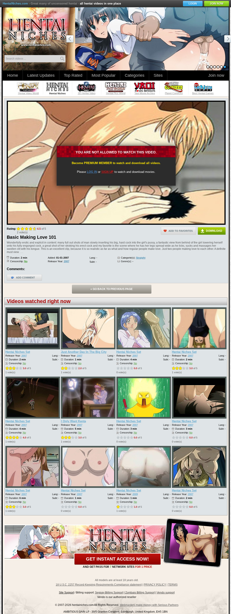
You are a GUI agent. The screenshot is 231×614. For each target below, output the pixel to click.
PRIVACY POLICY (155, 584)
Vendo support (166, 592)
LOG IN (92, 172)
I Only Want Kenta (73, 421)
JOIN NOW (216, 3)
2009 (135, 494)
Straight (141, 257)
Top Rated (73, 75)
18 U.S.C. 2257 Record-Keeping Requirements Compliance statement (99, 584)
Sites (158, 75)
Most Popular (104, 75)
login (193, 3)
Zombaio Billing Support (140, 592)
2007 (66, 261)
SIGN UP (107, 172)
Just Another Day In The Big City (83, 352)
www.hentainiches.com (40, 31)
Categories (134, 75)
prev (70, 39)
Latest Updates (41, 75)
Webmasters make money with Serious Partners (149, 605)
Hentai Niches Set (17, 352)
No (26, 261)
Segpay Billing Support (109, 592)
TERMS (173, 584)
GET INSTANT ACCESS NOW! (117, 558)
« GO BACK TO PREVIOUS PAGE (111, 289)
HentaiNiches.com (15, 3)
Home (12, 75)
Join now (216, 75)
